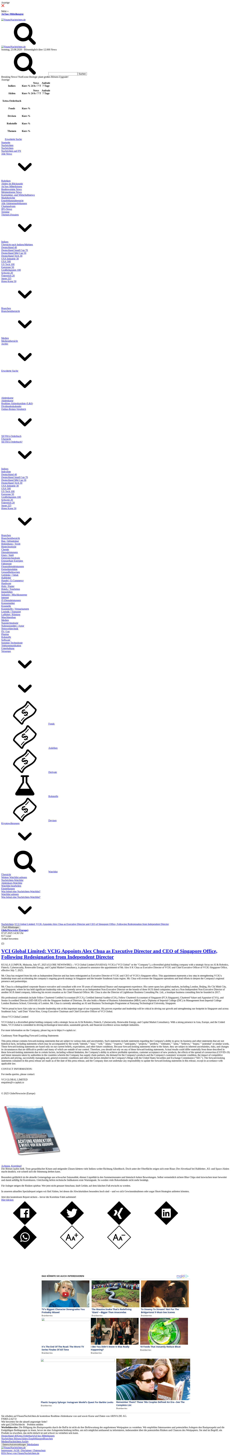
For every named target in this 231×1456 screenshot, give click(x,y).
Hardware (6, 583)
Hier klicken (7, 1199)
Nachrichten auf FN (11, 151)
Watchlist (53, 871)
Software (5, 640)
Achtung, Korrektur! (11, 1166)
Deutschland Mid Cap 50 (13, 253)
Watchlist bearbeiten (11, 885)
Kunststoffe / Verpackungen (15, 608)
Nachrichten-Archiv (19, 1441)
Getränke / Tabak (9, 575)
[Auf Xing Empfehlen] (119, 1224)
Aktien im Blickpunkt (12, 183)
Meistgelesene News (11, 192)
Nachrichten (7, 145)
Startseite (5, 142)
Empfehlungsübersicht (12, 200)
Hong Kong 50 (8, 281)
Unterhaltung (7, 648)
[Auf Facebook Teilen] (24, 1224)
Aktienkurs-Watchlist (11, 883)
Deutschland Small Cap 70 (14, 250)
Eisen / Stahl (7, 555)
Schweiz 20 (7, 272)
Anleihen (53, 748)
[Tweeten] (72, 1224)
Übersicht (6, 439)
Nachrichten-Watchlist (12, 880)
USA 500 (6, 261)
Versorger (6, 651)
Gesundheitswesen (10, 572)
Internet (5, 597)
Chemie (5, 549)
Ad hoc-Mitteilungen (12, 14)
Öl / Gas (5, 631)
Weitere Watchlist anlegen (14, 877)
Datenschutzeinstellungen (14, 1444)
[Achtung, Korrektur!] (31, 1163)
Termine (5, 212)
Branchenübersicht (10, 311)
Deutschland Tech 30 (11, 256)
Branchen (6, 308)
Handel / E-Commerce (12, 580)
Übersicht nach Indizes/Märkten (17, 244)
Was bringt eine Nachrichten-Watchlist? (20, 891)
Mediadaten (33, 1444)
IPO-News (6, 209)
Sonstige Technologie (12, 642)
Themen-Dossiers (10, 214)
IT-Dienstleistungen (11, 600)
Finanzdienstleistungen (12, 566)
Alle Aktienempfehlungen (14, 203)
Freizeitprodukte (9, 569)
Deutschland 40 (9, 247)
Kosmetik (6, 606)
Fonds (51, 723)
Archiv (4, 343)
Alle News (6, 153)
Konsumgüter (8, 603)
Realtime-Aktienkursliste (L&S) (17, 403)
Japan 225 (6, 278)
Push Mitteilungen (11, 927)
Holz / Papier (7, 586)
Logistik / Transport (11, 611)
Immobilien (7, 592)
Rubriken (6, 180)
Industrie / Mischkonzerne (14, 594)
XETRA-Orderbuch (11, 436)
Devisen (52, 820)
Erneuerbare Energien (12, 560)
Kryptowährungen (10, 823)
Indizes (4, 241)
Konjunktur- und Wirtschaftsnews (18, 195)
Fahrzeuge (6, 563)
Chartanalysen (8, 206)
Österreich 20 (8, 275)
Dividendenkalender (11, 406)
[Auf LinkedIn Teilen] (166, 1224)
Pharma (5, 634)
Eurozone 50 (7, 267)
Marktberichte (8, 197)
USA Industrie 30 (10, 258)
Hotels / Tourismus (10, 589)
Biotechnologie (8, 546)
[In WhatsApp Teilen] (24, 1248)
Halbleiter (6, 577)
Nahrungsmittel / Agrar (12, 625)
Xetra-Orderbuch (25, 1435)
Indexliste (6, 471)
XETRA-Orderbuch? (11, 441)
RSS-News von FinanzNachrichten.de (20, 1453)
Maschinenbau (8, 617)
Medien (5, 338)
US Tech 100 (7, 264)
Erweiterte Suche (13, 139)
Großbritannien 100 (11, 270)
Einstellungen (8, 888)
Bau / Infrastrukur (10, 541)
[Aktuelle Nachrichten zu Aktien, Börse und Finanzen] (13, 19)
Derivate (52, 772)
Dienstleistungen (9, 552)
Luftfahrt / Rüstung (10, 614)
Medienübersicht (9, 341)
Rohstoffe (6, 637)
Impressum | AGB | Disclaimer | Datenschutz (23, 1450)
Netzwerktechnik (9, 628)
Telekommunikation (11, 645)
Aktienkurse (7, 397)
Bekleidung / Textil (10, 543)
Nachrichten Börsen (11, 1438)
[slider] (6, 941)
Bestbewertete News (11, 189)
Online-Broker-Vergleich (13, 409)
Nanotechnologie (9, 623)
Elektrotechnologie (10, 558)
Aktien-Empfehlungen (32, 1438)
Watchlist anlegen (10, 894)
